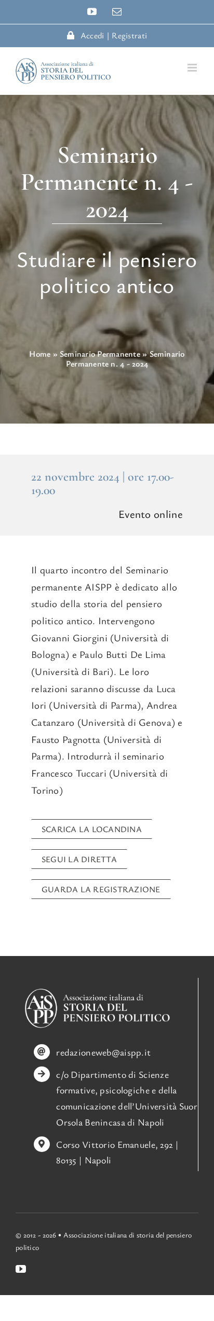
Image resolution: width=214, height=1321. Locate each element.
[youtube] (21, 1269)
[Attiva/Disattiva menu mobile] (193, 67)
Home (39, 353)
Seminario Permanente (100, 353)
